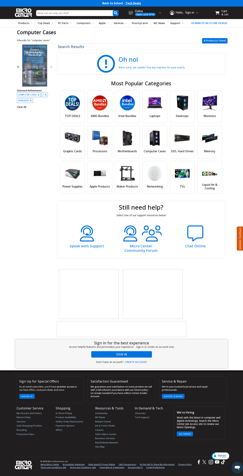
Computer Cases (28, 94)
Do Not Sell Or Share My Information (157, 464)
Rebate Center (103, 421)
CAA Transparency (127, 464)
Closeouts (140, 413)
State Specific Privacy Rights (101, 464)
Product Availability (66, 417)
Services (119, 23)
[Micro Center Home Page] (24, 11)
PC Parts (63, 23)
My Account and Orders (29, 413)
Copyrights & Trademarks (111, 467)
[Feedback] (239, 238)
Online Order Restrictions (69, 421)
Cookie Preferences (155, 467)
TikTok (222, 462)
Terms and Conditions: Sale (83, 467)
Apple (102, 23)
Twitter (204, 462)
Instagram (211, 462)
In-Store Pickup (64, 413)
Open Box (24, 100)
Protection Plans (25, 434)
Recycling (22, 429)
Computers (84, 23)
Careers (99, 429)
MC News (159, 23)
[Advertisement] (89, 294)
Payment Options (65, 425)
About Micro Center (50, 464)
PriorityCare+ (140, 23)
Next (51, 67)
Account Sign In (135, 467)
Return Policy (24, 417)
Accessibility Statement (74, 464)
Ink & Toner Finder (105, 425)
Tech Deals (133, 3)
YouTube (217, 462)
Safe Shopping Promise (29, 425)
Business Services (105, 438)
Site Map (100, 446)
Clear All (21, 107)
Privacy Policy (185, 464)
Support (175, 23)
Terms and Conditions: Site (53, 467)
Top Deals (44, 23)
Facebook (198, 462)
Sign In (121, 354)
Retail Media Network (106, 442)
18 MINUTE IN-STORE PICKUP (209, 23)
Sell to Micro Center (105, 434)
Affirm (59, 429)
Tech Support (142, 417)
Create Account (136, 362)
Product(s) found (215, 40)
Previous (18, 67)
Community (101, 413)
